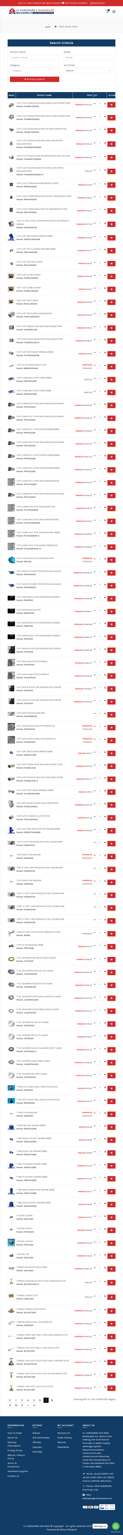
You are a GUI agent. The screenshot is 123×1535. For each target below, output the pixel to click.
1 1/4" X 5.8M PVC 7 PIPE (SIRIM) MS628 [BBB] (37, 429)
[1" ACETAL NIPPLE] (11, 1229)
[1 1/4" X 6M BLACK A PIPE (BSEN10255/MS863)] (11, 598)
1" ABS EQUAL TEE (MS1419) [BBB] (31, 1151)
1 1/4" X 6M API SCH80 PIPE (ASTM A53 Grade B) (38, 584)
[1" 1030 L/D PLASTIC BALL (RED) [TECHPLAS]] (11, 1087)
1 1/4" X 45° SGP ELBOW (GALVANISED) (34, 313)
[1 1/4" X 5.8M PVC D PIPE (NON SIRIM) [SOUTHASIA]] (11, 443)
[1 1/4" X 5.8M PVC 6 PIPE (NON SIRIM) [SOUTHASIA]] (11, 404)
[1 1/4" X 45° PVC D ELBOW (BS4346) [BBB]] (11, 250)
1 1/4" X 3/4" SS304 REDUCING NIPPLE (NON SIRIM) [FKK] (43, 116)
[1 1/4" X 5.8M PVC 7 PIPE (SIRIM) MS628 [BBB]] (11, 430)
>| (34, 1405)
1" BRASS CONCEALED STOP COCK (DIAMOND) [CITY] (41, 1281)
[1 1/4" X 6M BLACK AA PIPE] (11, 610)
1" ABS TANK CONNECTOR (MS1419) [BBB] (35, 1190)
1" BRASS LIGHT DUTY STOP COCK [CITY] (34, 1386)
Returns (61, 1442)
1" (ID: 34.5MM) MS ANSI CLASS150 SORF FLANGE (39, 1048)
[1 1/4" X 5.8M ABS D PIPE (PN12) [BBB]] (11, 379)
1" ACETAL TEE (22, 1254)
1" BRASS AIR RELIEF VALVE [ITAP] (31, 1267)
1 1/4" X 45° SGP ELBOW (27, 300)
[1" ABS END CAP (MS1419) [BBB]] (11, 1126)
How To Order (15, 1433)
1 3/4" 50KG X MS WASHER (28, 880)
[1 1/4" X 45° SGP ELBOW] (11, 301)
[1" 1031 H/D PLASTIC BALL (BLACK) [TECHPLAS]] (11, 1100)
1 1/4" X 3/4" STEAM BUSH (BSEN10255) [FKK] (37, 183)
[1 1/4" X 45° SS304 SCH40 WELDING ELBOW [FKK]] (11, 340)
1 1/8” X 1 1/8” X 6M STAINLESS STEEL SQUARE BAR (39, 867)
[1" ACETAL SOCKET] (11, 1242)
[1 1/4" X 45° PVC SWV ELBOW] (11, 262)
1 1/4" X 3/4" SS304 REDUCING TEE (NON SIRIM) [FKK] (41, 129)
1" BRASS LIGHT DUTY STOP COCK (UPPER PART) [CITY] (41, 1373)
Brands (36, 1433)
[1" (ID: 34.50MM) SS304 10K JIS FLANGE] (11, 971)
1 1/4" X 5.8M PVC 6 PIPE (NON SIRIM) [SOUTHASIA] (40, 403)
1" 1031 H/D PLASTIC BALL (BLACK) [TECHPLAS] (37, 1099)
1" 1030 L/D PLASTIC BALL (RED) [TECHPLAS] (37, 1087)
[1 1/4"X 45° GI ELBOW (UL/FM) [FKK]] (11, 817)
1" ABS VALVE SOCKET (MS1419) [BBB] (33, 1202)
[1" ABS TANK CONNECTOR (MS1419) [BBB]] (11, 1191)
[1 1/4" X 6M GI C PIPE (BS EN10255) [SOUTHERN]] (11, 701)
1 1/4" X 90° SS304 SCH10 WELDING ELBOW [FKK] (39, 764)
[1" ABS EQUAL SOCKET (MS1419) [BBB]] (11, 1139)
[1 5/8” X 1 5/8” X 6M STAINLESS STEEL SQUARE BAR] (11, 920)
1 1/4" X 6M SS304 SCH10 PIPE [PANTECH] (35, 726)
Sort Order (69, 65)
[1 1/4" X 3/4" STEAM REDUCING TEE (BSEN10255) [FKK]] (11, 210)
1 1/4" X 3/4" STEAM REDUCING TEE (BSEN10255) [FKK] (41, 209)
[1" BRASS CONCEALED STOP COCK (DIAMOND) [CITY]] (11, 1281)
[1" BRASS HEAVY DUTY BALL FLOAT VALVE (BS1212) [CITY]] (11, 1336)
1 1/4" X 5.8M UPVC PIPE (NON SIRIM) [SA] (35, 506)
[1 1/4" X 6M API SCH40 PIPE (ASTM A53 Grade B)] (11, 572)
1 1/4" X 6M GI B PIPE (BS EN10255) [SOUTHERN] (38, 687)
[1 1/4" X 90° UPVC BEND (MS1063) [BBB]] (11, 791)
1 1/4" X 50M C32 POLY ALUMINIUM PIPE (35, 558)
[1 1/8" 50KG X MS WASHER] (11, 855)
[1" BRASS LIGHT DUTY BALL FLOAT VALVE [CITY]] (11, 1348)
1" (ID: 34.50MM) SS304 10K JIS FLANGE (34, 970)
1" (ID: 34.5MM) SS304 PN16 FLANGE (33, 1061)
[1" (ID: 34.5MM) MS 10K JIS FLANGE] (11, 1023)
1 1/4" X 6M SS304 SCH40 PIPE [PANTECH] (35, 739)
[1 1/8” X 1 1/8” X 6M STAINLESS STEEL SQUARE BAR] (11, 868)
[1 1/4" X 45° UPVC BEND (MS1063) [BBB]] (11, 353)
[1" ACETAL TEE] (11, 1255)
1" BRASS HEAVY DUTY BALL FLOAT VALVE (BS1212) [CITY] (42, 1335)
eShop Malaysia (68, 1529)
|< (10, 1400)
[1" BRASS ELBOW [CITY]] (11, 1295)
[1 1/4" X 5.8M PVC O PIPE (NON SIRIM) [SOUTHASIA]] (11, 494)
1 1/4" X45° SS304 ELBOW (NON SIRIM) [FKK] (37, 803)
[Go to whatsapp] (116, 1526)
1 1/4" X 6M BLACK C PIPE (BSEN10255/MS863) (38, 635)
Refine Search (35, 79)
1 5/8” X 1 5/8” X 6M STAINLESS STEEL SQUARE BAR (40, 919)
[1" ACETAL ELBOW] (11, 1216)
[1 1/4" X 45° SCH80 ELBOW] (11, 288)
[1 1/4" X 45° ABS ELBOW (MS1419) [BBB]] (11, 237)
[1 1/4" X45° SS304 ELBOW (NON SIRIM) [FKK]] (11, 804)
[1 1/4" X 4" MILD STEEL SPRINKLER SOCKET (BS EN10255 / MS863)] (11, 223)
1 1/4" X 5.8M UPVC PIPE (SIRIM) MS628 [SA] (36, 545)
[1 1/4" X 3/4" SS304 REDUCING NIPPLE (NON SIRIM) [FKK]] (11, 117)
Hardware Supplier (18, 1471)
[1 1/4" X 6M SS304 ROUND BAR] (11, 714)
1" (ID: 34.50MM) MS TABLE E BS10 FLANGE (36, 958)
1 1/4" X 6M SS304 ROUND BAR (30, 713)
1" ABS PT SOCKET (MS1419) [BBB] (31, 1177)
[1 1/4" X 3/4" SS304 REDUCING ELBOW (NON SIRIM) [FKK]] (11, 104)
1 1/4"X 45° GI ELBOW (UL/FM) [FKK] (33, 816)
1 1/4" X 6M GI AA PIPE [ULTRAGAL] (32, 661)
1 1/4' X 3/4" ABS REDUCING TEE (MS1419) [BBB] (38, 829)
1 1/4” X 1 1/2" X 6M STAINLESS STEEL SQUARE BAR (39, 842)
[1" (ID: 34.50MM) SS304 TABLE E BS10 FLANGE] (11, 1010)
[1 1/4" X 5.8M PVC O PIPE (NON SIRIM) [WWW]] (11, 482)
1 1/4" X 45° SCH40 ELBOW (28, 274)
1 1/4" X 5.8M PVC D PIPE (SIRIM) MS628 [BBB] (38, 455)
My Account (63, 1433)
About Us (12, 1437)
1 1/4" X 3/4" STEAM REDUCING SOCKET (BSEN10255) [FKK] (43, 196)
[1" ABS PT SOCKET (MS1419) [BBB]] (11, 1178)
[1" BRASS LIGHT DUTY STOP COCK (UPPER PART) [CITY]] (11, 1374)
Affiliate (37, 1442)
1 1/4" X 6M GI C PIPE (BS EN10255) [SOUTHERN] (38, 700)
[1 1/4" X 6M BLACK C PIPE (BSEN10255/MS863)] (11, 636)
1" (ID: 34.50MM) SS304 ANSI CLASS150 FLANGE (38, 996)
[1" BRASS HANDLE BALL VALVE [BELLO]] (11, 1323)
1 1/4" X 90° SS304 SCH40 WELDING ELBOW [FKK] (39, 777)
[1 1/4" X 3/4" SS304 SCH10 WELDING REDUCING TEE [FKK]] (11, 156)
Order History (64, 1437)
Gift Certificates (41, 1437)
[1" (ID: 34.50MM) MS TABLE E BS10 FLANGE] (11, 958)
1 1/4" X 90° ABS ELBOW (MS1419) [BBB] (34, 751)
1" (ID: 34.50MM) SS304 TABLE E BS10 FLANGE (37, 1009)
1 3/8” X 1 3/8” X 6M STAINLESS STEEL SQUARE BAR (40, 906)
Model (67, 52)
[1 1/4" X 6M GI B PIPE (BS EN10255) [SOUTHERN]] (11, 688)
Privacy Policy (15, 1450)
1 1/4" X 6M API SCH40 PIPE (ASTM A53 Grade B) (38, 571)
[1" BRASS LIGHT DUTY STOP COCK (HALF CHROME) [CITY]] (11, 1361)
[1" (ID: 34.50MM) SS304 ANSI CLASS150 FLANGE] (11, 997)
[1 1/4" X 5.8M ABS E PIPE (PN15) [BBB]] (11, 391)
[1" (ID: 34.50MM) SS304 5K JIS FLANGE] (11, 984)
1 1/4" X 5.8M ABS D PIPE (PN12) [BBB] (33, 377)
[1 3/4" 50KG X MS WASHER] (11, 881)
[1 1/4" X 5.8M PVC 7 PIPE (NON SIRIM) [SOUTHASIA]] (11, 417)
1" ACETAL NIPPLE (24, 1228)
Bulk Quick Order (69, 26)
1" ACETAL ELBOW (24, 1215)
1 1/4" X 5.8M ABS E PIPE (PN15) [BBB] (33, 390)
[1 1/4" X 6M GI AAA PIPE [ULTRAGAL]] (11, 675)
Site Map (37, 1451)
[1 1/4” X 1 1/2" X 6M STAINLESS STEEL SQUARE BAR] (11, 842)
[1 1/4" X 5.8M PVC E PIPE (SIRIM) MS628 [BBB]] (11, 469)
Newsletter (63, 1447)
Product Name (18, 52)
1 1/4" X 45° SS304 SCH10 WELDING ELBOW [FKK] (39, 326)
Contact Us (13, 1476)
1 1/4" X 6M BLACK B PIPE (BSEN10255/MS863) (38, 622)
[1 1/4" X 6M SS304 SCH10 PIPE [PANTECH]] (11, 727)
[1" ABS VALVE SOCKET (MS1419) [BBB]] (11, 1203)
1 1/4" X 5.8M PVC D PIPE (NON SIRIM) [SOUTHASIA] (40, 442)
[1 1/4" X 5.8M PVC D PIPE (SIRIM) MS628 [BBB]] (11, 456)
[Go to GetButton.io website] (116, 1532)
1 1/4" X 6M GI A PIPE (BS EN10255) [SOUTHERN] (38, 648)
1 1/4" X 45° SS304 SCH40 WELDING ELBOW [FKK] (39, 339)
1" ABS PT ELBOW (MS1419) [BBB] (31, 1164)
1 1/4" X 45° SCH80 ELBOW (28, 287)
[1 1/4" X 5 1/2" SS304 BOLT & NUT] (11, 366)
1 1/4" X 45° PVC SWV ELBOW (29, 262)
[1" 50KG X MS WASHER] (11, 1113)
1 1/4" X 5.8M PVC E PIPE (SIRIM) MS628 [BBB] (37, 468)
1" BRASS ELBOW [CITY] (27, 1295)
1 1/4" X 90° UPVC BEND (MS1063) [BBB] (34, 790)
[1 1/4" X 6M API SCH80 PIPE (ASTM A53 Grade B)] (11, 585)
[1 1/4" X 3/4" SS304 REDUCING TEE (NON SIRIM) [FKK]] (11, 129)
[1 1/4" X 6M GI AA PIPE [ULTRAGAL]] (11, 662)
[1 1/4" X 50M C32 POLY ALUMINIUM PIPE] (11, 559)
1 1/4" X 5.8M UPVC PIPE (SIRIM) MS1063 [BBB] (38, 532)
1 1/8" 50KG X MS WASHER (28, 854)
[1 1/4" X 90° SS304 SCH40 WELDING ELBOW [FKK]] (11, 778)
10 (16, 1405)
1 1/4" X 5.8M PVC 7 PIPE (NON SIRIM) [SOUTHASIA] (40, 416)
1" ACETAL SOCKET (24, 1241)
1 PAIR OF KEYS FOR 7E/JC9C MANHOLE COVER (38, 932)
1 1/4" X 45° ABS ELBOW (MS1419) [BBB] (34, 236)
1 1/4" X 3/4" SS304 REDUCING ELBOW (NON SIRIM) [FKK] (43, 103)
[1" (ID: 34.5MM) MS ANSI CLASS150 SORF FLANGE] (11, 1049)
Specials (37, 1447)
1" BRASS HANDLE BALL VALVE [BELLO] (34, 1322)
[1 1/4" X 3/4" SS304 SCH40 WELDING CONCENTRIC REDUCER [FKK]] (11, 170)
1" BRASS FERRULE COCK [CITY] (30, 1309)
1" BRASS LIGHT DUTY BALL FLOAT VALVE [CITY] (37, 1348)
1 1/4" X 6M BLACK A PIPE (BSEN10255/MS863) (38, 597)
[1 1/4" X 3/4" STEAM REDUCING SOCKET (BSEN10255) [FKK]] (11, 197)
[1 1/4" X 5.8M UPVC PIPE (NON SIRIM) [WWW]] (11, 520)
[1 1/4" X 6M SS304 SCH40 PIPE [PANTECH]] (11, 739)
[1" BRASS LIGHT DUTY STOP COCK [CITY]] (11, 1387)
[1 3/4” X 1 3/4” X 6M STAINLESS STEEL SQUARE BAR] (11, 894)
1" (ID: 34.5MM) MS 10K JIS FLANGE (32, 1022)
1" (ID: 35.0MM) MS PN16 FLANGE (31, 1074)
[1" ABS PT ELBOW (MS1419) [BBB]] (11, 1165)
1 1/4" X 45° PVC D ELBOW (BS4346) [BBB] (35, 249)
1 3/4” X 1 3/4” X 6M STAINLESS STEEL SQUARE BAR (40, 893)
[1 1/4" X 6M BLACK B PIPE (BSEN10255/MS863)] (11, 623)
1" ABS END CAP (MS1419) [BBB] (30, 1125)
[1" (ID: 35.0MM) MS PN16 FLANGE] (11, 1075)
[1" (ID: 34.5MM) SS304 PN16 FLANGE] (11, 1062)
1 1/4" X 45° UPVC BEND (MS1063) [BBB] (34, 352)
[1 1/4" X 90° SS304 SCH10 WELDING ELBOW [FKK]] (11, 765)
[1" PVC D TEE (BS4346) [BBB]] (11, 946)
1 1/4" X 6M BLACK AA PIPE (28, 610)
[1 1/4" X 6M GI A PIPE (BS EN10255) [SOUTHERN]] (11, 649)
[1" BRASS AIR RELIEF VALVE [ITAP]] (11, 1268)
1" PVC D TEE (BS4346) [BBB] (29, 945)
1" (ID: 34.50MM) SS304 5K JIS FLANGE (34, 983)
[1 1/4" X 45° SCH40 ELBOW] (11, 275)
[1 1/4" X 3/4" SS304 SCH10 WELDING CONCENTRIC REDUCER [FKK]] (11, 143)
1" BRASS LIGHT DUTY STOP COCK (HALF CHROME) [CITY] (42, 1360)
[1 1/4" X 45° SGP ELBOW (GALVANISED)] (11, 314)
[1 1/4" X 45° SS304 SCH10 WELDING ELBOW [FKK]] (11, 327)
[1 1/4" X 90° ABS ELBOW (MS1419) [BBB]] (11, 752)
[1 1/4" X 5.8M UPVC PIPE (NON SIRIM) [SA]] (11, 507)
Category (15, 65)
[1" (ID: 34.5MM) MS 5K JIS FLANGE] (11, 1036)
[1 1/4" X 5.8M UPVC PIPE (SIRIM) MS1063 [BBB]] (11, 533)
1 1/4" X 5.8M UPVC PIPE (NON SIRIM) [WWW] (37, 519)
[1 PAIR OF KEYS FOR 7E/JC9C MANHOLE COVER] (11, 933)
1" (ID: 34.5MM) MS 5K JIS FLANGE (32, 1035)
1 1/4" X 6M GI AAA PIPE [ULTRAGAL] (32, 674)
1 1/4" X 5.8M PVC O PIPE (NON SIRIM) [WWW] (37, 481)
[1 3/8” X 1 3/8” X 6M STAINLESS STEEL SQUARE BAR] (11, 907)
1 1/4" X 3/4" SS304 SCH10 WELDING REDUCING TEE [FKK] (43, 156)
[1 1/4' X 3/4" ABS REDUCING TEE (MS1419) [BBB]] (11, 830)
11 (22, 1405)
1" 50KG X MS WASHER (26, 1112)
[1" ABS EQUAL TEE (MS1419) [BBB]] (11, 1152)
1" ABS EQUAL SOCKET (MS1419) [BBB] (33, 1138)
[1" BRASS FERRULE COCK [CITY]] (11, 1310)
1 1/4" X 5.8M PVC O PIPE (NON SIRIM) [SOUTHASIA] (40, 494)
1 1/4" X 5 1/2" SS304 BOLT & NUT (31, 365)
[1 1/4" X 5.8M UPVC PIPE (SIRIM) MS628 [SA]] (11, 546)
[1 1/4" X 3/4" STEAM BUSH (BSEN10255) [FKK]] (11, 184)
